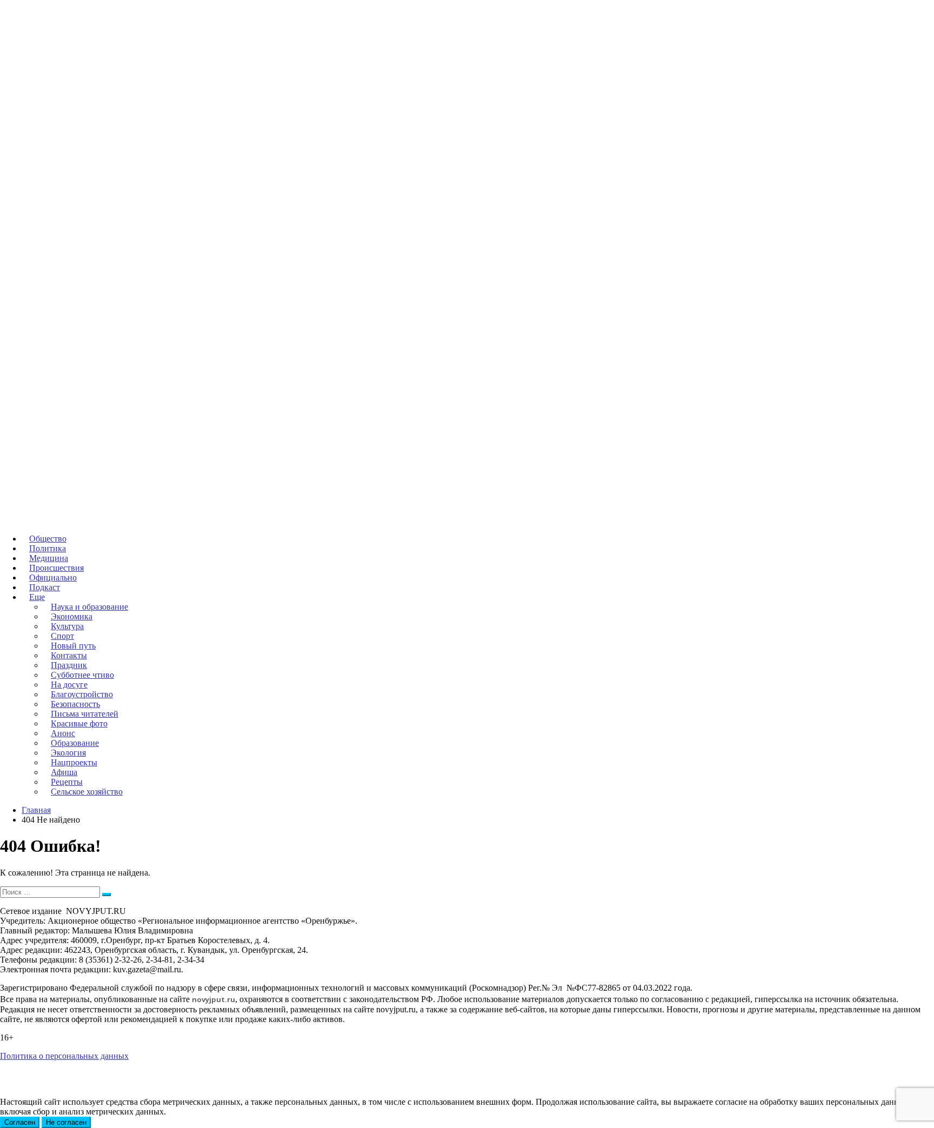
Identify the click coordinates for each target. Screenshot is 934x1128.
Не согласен (66, 1122)
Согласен (19, 1122)
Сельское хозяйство (87, 791)
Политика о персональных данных (64, 1055)
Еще (37, 597)
